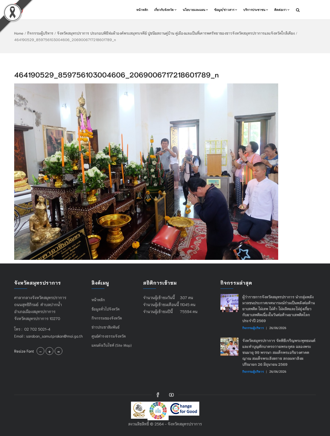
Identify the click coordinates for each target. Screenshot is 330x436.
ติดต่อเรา (280, 9)
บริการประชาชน (254, 9)
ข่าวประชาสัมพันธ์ (106, 327)
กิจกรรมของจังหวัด (107, 318)
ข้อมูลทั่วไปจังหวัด (106, 309)
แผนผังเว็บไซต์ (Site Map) (111, 345)
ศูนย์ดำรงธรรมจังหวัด (109, 336)
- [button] (40, 351)
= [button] (58, 351)
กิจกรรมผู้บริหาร (40, 33)
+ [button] (49, 351)
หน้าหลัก (142, 9)
